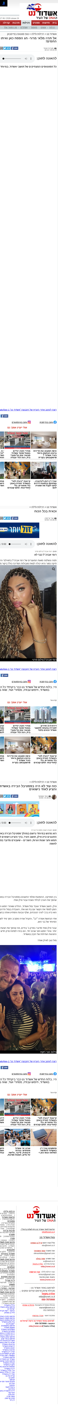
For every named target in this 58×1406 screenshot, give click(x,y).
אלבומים (11, 1250)
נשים (13, 1298)
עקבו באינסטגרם (20, 422)
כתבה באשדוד (9, 1365)
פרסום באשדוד (8, 1357)
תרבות (16, 22)
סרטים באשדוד (9, 1303)
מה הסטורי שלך (10, 27)
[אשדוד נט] (37, 1222)
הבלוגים (11, 1267)
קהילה (6, 22)
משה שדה (11, 1396)
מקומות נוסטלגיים (7, 1273)
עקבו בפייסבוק (47, 422)
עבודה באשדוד (8, 1363)
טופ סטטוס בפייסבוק (18, 34)
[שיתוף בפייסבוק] (14, 49)
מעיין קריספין (10, 1398)
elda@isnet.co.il (48, 1266)
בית (55, 22)
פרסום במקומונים (8, 1326)
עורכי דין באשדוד (8, 1352)
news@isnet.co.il (47, 1280)
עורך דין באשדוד (8, 1374)
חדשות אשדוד (8, 1217)
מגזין (12, 1238)
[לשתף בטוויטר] (7, 49)
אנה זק (12, 1383)
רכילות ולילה (37, 34)
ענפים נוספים (9, 1236)
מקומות (34, 27)
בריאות (12, 1282)
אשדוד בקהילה (8, 1253)
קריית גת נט (10, 1376)
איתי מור (11, 1393)
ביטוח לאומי (10, 1387)
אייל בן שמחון (9, 1313)
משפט (12, 1284)
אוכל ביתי (11, 1225)
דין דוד (12, 1400)
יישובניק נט (10, 1324)
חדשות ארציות (9, 1219)
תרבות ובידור (9, 1230)
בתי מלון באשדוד (8, 1322)
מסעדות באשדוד (8, 1331)
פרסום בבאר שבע (8, 1339)
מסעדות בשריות (8, 1223)
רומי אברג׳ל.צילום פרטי (43, 551)
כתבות (12, 1240)
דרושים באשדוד (8, 1346)
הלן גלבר (11, 1394)
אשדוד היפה (9, 1255)
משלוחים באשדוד (8, 1329)
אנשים (43, 27)
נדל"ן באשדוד (9, 1305)
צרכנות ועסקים (8, 1276)
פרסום (12, 1380)
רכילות (26, 22)
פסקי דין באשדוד (8, 1286)
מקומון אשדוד (9, 1327)
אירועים (12, 1252)
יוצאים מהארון (6, 1215)
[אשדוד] (39, 20)
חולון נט (11, 1378)
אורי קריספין (34, 1272)
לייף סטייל (10, 1280)
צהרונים (12, 1389)
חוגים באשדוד (9, 1348)
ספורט (36, 22)
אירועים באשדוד (8, 1344)
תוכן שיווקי (11, 1278)
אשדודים (24, 27)
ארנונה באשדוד (8, 1350)
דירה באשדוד (9, 1368)
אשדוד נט (51, 34)
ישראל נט (11, 1309)
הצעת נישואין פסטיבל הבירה (41, 830)
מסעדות (11, 1221)
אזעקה (12, 1385)
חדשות (46, 22)
